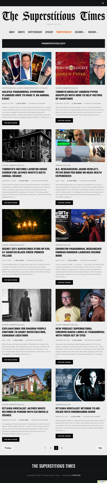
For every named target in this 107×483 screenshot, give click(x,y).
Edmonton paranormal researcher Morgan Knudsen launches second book (78, 252)
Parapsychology (64, 32)
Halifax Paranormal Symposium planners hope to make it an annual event (25, 95)
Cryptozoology (35, 32)
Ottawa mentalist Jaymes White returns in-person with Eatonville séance (25, 412)
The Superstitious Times (53, 466)
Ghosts (21, 32)
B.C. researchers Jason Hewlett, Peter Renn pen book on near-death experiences (79, 172)
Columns (79, 32)
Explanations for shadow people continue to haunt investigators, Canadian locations (24, 332)
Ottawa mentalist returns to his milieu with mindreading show (78, 410)
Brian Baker (22, 103)
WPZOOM (76, 475)
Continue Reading (10, 123)
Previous (8, 447)
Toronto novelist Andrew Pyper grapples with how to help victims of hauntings (79, 95)
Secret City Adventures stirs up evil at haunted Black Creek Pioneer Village (26, 252)
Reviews (92, 32)
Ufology (49, 32)
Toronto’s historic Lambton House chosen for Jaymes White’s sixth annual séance (24, 172)
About (12, 32)
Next (100, 447)
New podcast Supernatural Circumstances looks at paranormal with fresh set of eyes (80, 332)
